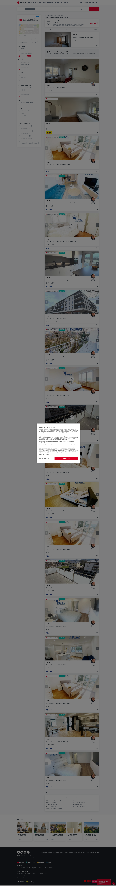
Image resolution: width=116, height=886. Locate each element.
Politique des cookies (62, 439)
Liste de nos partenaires (44, 454)
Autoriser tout (66, 458)
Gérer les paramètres (44, 458)
